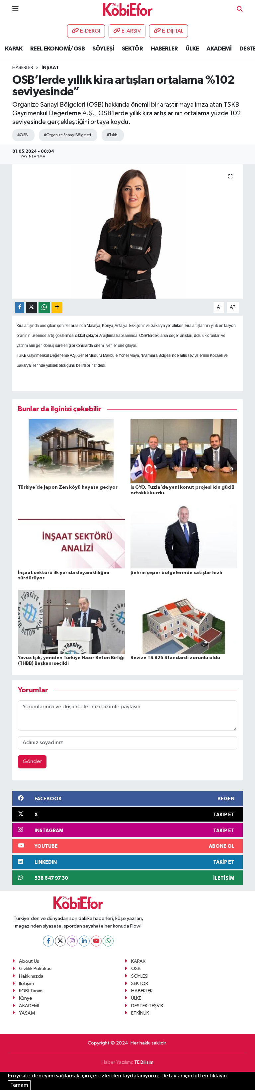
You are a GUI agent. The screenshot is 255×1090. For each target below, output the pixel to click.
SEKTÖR (132, 49)
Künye (25, 998)
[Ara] (240, 9)
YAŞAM (27, 1013)
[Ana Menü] (15, 9)
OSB (136, 968)
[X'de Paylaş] (31, 307)
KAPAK (13, 49)
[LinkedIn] (84, 941)
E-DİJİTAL (172, 31)
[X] (60, 941)
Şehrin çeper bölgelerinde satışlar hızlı (176, 572)
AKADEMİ (219, 49)
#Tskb (112, 135)
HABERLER (164, 49)
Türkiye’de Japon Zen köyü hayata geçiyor (68, 487)
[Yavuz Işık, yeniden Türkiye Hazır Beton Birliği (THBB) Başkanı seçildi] (71, 621)
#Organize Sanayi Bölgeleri (67, 135)
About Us (29, 961)
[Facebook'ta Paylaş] (19, 307)
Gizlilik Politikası (35, 968)
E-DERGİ (90, 31)
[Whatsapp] (108, 941)
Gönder (32, 761)
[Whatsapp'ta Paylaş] (44, 307)
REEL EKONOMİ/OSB (57, 49)
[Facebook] (48, 941)
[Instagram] (72, 941)
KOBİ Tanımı (31, 990)
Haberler (22, 67)
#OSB (22, 135)
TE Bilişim (143, 1062)
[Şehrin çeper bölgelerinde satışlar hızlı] (183, 536)
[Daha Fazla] (56, 307)
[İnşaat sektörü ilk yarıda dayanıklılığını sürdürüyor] (71, 536)
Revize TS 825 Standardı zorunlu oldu (175, 657)
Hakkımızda (31, 976)
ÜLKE (192, 49)
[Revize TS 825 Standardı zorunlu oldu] (183, 621)
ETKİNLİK (140, 1013)
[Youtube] (96, 941)
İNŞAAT (50, 67)
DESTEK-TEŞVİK (147, 1005)
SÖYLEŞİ (103, 49)
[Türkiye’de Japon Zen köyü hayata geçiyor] (71, 451)
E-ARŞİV (131, 31)
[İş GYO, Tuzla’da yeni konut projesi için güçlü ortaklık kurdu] (183, 451)
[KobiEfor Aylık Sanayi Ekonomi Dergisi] (128, 9)
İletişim (26, 983)
